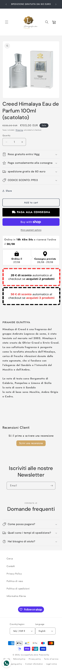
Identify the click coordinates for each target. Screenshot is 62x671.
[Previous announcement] (6, 4)
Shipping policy (15, 664)
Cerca (10, 558)
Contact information (34, 664)
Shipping (19, 130)
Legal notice (51, 664)
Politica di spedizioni (18, 588)
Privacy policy (35, 659)
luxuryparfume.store (29, 654)
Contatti (11, 566)
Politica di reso (15, 581)
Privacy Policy (14, 573)
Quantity (6, 135)
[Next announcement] (56, 4)
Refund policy (19, 659)
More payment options (31, 229)
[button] (6, 22)
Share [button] (9, 190)
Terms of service (51, 659)
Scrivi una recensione (31, 443)
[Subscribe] (51, 486)
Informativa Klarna (16, 596)
